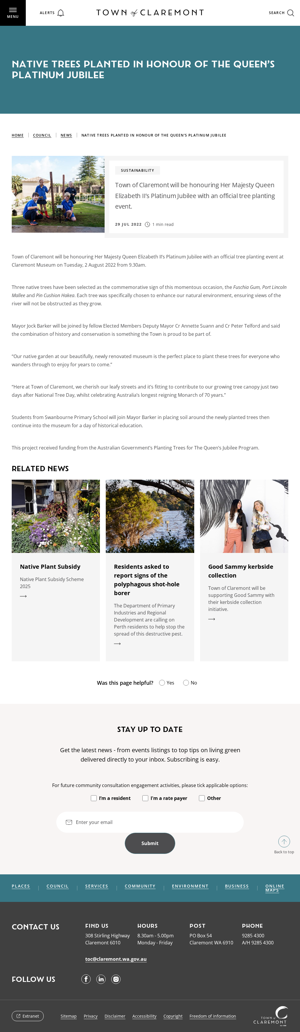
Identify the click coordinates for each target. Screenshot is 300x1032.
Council (42, 135)
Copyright (173, 1016)
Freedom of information (213, 1016)
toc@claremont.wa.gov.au (116, 959)
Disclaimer (115, 1016)
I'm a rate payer (169, 798)
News (66, 135)
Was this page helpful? (125, 682)
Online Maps (274, 888)
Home (18, 135)
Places (21, 886)
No (194, 683)
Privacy (91, 1016)
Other (214, 798)
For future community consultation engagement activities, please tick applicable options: (150, 785)
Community (140, 886)
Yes (170, 683)
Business (237, 886)
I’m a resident (115, 798)
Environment (190, 886)
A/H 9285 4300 (258, 942)
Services (96, 886)
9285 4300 (253, 935)
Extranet (31, 1016)
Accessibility (144, 1016)
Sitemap (69, 1016)
